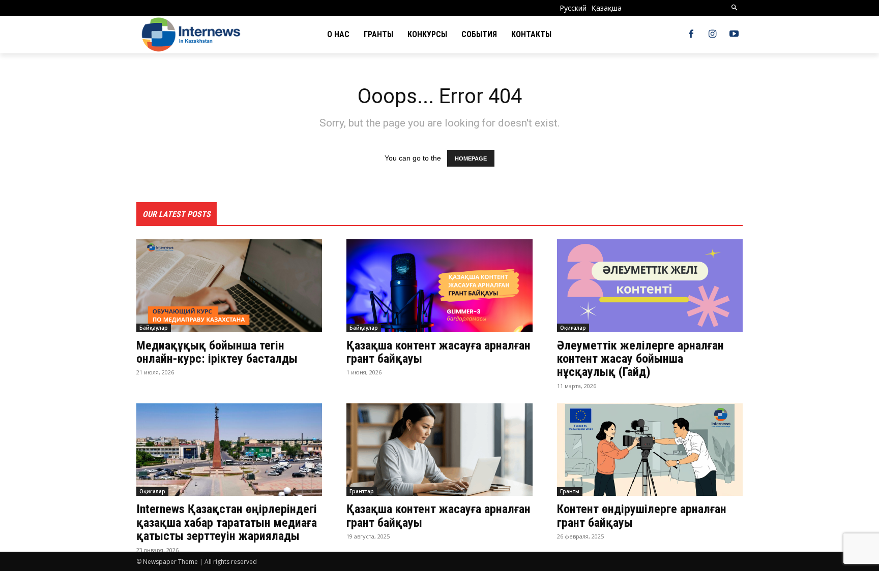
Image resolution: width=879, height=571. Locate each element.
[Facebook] (690, 34)
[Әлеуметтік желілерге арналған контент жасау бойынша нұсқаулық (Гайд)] (650, 285)
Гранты (569, 491)
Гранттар (361, 491)
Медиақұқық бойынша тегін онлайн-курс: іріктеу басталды (217, 352)
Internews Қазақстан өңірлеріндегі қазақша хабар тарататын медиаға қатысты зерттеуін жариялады (226, 522)
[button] (735, 8)
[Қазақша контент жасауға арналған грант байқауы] (439, 285)
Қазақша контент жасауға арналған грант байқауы (438, 352)
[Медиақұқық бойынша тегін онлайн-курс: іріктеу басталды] (229, 285)
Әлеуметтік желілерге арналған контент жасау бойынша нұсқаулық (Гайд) (640, 358)
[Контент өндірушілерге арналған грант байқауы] (650, 449)
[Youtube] (734, 34)
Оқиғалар (573, 327)
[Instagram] (712, 34)
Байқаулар (153, 327)
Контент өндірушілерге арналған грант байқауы (641, 515)
